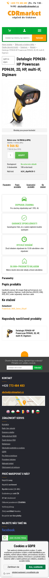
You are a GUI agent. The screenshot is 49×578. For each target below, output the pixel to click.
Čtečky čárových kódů (10, 47)
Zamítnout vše (13, 567)
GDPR (4, 452)
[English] (8, 412)
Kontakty (5, 424)
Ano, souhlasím (35, 567)
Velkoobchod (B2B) (9, 436)
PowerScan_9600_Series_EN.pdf (14, 309)
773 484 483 (13, 385)
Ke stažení (43, 186)
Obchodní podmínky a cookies (13, 448)
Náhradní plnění (7, 463)
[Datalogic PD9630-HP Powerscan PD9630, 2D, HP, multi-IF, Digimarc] (24, 104)
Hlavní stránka (7, 44)
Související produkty (31, 186)
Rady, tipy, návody (8, 428)
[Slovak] (28, 412)
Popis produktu (17, 186)
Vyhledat (39, 38)
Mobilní (33, 47)
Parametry (7, 185)
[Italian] (33, 412)
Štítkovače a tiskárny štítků (24, 44)
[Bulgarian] (38, 412)
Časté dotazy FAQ (9, 440)
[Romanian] (23, 412)
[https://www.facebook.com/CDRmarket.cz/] (8, 530)
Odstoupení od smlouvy (11, 467)
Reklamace (6, 444)
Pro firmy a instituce (9, 456)
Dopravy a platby (8, 432)
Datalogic (24, 47)
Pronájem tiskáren (9, 459)
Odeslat (37, 367)
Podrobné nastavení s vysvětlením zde (24, 572)
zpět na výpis (6, 60)
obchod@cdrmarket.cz (28, 6)
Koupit (21, 155)
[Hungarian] (13, 412)
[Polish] (18, 412)
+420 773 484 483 (19, 3)
